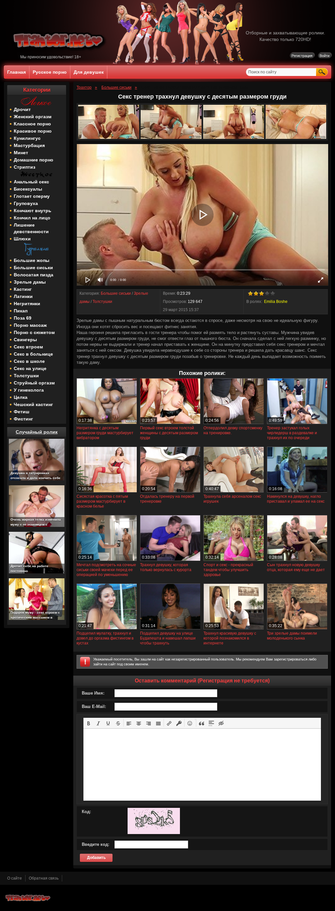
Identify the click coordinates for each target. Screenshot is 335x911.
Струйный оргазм (34, 382)
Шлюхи (22, 238)
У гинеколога (29, 390)
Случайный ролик (37, 432)
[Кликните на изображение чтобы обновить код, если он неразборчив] (154, 832)
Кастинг (23, 289)
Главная (16, 72)
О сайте (14, 878)
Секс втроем (28, 346)
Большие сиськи (33, 267)
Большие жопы (31, 260)
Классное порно (32, 123)
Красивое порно (33, 131)
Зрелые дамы (30, 282)
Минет (21, 152)
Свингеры (25, 339)
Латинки (23, 296)
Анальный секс (31, 181)
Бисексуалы (28, 189)
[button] (88, 722)
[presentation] (88, 723)
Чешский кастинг (33, 404)
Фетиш (21, 411)
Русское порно (50, 72)
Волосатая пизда (33, 274)
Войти (324, 56)
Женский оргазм (32, 116)
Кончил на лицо (32, 217)
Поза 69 (22, 318)
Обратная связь (44, 878)
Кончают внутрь (32, 210)
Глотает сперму (32, 196)
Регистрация (301, 56)
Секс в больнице (33, 354)
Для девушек (89, 72)
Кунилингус (27, 138)
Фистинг (23, 418)
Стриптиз (24, 167)
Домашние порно (33, 159)
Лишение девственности (31, 228)
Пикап (20, 310)
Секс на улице (30, 368)
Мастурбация (29, 145)
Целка (20, 397)
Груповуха (26, 203)
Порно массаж (30, 325)
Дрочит (22, 109)
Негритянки (27, 303)
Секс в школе (29, 361)
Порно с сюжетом (34, 332)
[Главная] (59, 53)
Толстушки (26, 375)
